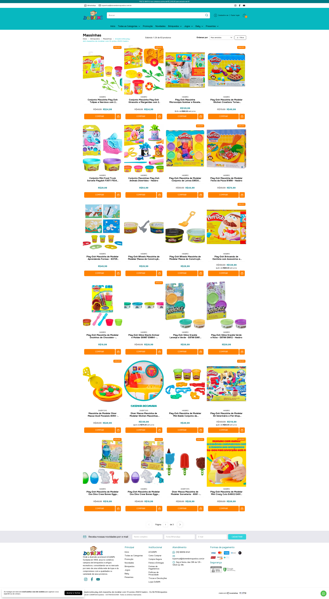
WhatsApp (91, 5)
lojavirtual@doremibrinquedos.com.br (117, 5)
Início (112, 26)
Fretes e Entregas (156, 563)
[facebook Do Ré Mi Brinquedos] (239, 5)
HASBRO (102, 97)
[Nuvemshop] (228, 593)
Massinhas (107, 39)
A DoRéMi (153, 552)
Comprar (99, 116)
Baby (197, 26)
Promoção (148, 26)
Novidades (160, 26)
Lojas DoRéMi (154, 582)
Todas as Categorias (127, 26)
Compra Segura (155, 559)
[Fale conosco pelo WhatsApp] (323, 593)
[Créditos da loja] (242, 593)
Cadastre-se (223, 15)
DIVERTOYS (102, 411)
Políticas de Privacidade (154, 573)
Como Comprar (155, 555)
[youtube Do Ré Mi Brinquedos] (244, 5)
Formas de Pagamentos (154, 567)
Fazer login (235, 15)
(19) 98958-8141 (183, 552)
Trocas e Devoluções (158, 578)
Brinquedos (173, 26)
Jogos (187, 26)
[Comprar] (118, 116)
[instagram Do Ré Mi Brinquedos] (235, 5)
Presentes (211, 26)
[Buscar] (206, 15)
